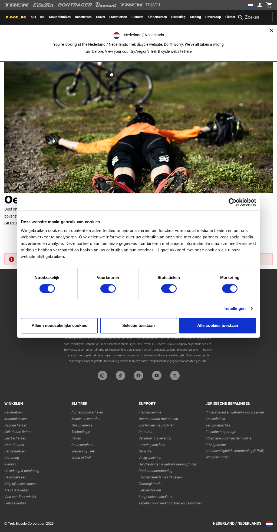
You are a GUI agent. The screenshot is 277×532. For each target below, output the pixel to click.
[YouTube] (156, 375)
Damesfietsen (15, 451)
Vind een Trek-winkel (20, 497)
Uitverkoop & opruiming (21, 471)
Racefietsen (13, 412)
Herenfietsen (14, 445)
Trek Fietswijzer (16, 490)
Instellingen (234, 308)
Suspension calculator (155, 497)
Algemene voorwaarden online (229, 438)
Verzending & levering (154, 438)
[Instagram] (102, 375)
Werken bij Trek (83, 451)
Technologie (80, 432)
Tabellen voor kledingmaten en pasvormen (170, 503)
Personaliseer (14, 477)
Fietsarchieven (149, 490)
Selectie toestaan (138, 325)
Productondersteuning (155, 471)
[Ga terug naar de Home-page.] (138, 118)
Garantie (144, 451)
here (188, 51)
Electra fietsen (15, 438)
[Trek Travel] (141, 4)
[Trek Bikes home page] (16, 5)
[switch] (108, 288)
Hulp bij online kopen (20, 484)
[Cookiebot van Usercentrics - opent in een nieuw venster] (232, 202)
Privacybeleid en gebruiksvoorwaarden (235, 412)
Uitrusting (11, 458)
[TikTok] (120, 375)
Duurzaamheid (82, 445)
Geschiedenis (82, 425)
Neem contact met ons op (158, 419)
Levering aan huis (151, 445)
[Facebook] (138, 375)
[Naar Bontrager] (75, 4)
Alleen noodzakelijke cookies (59, 325)
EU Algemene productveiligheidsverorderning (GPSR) (235, 448)
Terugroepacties (218, 425)
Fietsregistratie (149, 484)
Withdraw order (217, 457)
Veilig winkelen (149, 458)
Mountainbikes (15, 419)
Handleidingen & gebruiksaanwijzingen (167, 464)
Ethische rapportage (221, 432)
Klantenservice (149, 412)
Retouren (145, 432)
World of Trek (81, 458)
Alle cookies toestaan (217, 325)
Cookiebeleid (215, 419)
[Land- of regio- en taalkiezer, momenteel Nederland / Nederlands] (250, 5)
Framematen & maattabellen (160, 477)
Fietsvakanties (15, 503)
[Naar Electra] (43, 5)
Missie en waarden (85, 419)
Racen (76, 438)
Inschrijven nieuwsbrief (156, 425)
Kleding (10, 464)
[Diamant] (106, 5)
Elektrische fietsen (18, 432)
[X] (175, 375)
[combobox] (254, 17)
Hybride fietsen (15, 425)
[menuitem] (60, 17)
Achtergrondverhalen (87, 412)
